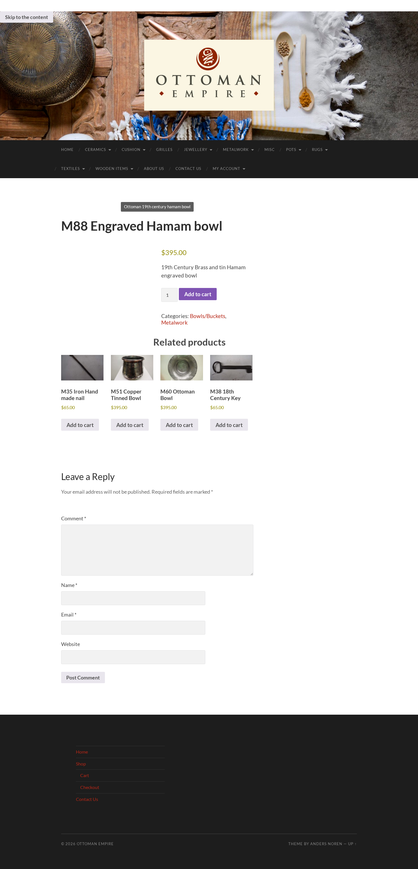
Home (67, 149)
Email (68, 614)
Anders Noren (326, 843)
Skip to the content (26, 17)
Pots (291, 149)
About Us (154, 168)
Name (69, 585)
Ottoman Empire (95, 843)
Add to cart (197, 294)
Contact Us (188, 168)
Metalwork (236, 149)
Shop (81, 763)
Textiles (70, 168)
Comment (73, 518)
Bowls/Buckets (207, 316)
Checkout (89, 787)
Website (70, 644)
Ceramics (95, 149)
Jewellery (195, 149)
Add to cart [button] (80, 425)
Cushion (131, 149)
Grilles (164, 149)
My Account (226, 168)
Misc (269, 149)
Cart (84, 775)
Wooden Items (112, 168)
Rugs (317, 149)
